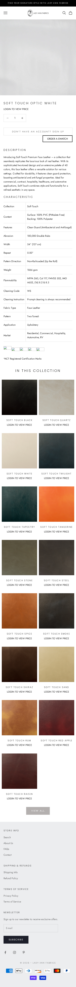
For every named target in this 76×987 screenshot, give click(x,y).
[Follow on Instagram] (14, 952)
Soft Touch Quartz (56, 420)
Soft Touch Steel (56, 580)
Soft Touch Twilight (56, 473)
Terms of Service (12, 901)
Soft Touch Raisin (19, 793)
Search (7, 837)
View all (38, 810)
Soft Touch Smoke (56, 633)
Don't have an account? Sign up (38, 131)
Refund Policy (11, 878)
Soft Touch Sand (56, 687)
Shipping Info (11, 872)
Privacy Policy (11, 896)
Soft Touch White (20, 473)
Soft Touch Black (19, 420)
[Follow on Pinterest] (23, 952)
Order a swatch (57, 138)
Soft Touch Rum (19, 740)
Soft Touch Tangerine (56, 526)
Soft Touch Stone (19, 580)
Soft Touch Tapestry (19, 526)
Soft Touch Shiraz (19, 687)
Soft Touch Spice (19, 633)
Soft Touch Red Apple (56, 740)
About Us (8, 843)
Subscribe (16, 939)
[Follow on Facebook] (5, 952)
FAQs (6, 849)
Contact (7, 855)
